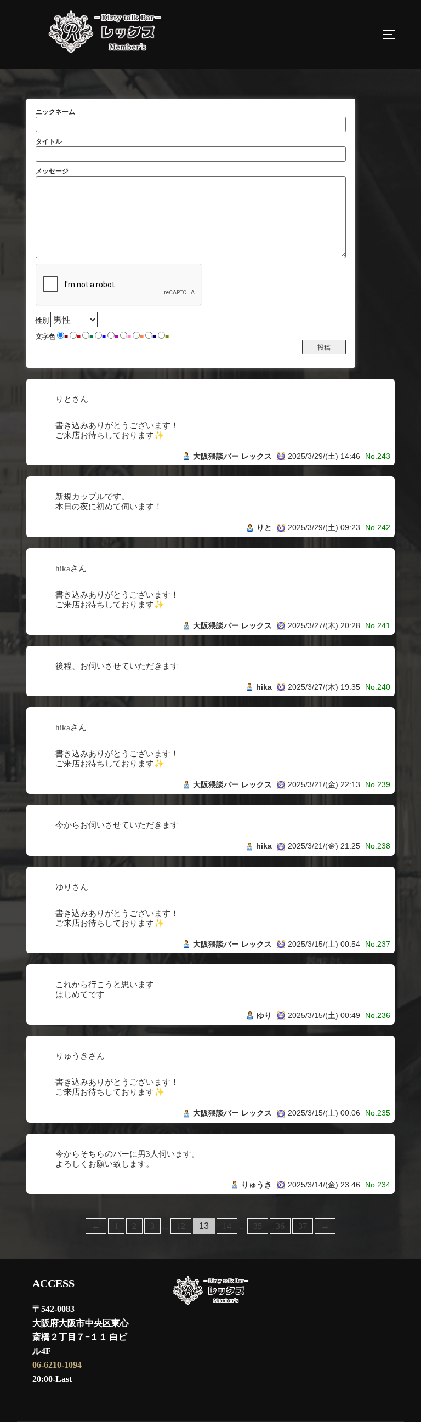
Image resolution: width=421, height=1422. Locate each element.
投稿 (324, 347)
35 (257, 1226)
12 (181, 1226)
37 (302, 1226)
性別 (42, 321)
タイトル (49, 141)
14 (227, 1226)
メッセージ (52, 171)
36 (280, 1226)
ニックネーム (55, 112)
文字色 (45, 336)
